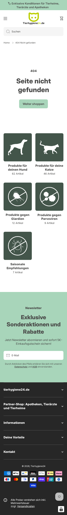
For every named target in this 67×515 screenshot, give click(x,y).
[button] (61, 18)
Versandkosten (26, 506)
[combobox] (33, 31)
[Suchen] (7, 31)
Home (7, 42)
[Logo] (33, 18)
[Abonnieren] (58, 355)
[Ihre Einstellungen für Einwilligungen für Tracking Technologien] (61, 509)
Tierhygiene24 (38, 466)
